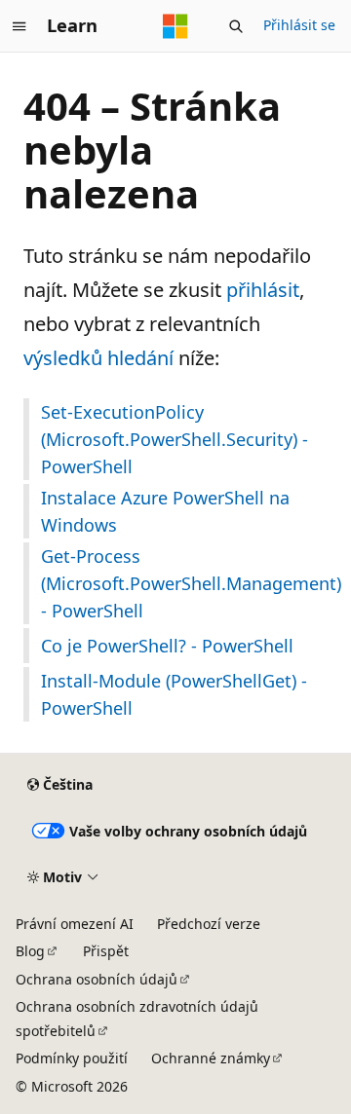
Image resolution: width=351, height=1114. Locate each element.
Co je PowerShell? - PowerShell (167, 645)
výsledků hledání (98, 358)
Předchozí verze (208, 923)
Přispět (106, 951)
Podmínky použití (72, 1058)
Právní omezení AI (75, 923)
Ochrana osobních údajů (96, 979)
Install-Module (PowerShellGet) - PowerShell (174, 694)
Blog (30, 951)
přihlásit (262, 290)
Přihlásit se (299, 25)
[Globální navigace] (19, 26)
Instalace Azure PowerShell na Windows (165, 511)
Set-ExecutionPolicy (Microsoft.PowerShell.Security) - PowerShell (174, 439)
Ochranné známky (210, 1058)
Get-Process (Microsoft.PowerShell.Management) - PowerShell (184, 583)
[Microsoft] (175, 26)
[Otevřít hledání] (235, 26)
